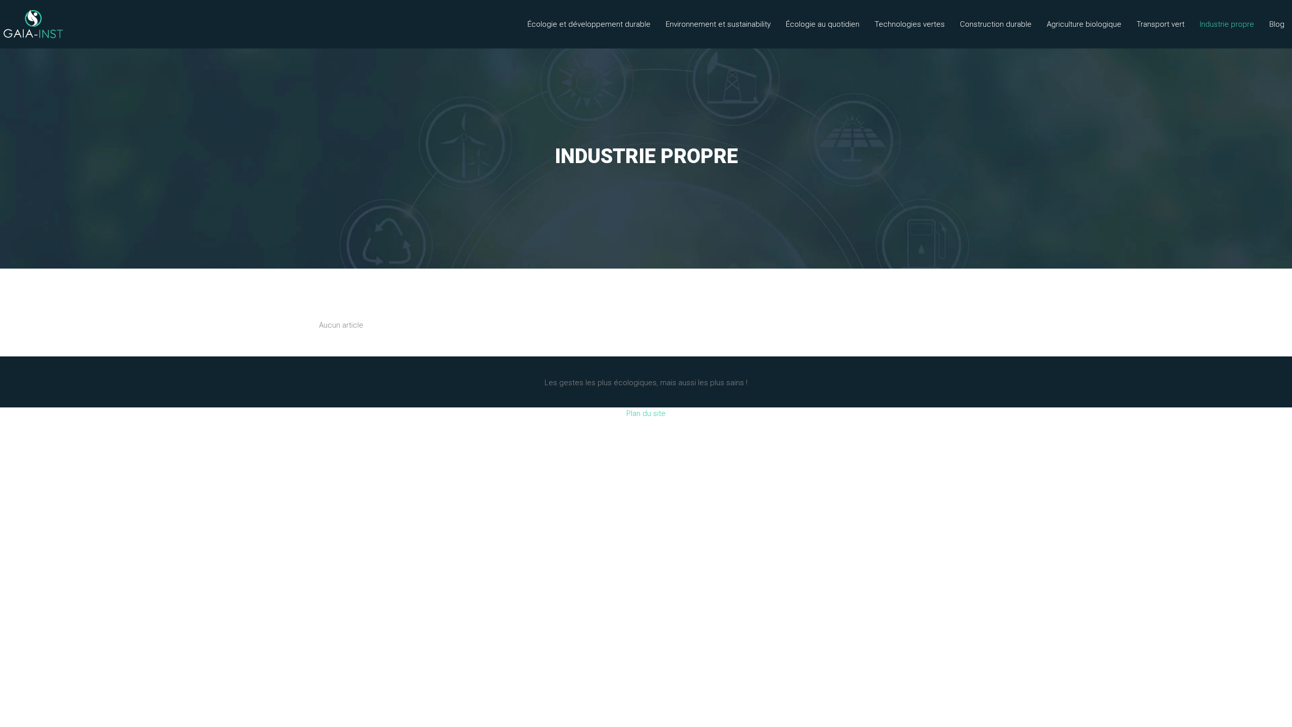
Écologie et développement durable (589, 24)
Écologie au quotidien (822, 24)
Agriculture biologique (1084, 24)
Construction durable (996, 24)
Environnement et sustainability (718, 24)
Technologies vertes (910, 24)
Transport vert (1161, 24)
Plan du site (646, 413)
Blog (1276, 24)
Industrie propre (1227, 24)
